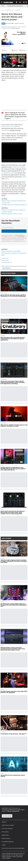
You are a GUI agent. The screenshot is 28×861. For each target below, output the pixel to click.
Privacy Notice (21, 236)
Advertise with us (6, 838)
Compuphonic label (7, 173)
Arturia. (6, 179)
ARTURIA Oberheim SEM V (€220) (11, 214)
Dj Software (17, 10)
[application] (14, 151)
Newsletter (23, 50)
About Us (4, 822)
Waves (24, 177)
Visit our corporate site (13, 811)
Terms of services (19, 235)
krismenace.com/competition (10, 126)
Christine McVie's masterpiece (15, 6)
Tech (3, 10)
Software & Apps (9, 10)
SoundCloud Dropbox (18, 167)
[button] (2, 2)
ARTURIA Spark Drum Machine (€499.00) (13, 205)
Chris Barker (11, 23)
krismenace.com (6, 262)
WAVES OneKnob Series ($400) (10, 251)
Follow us (16, 50)
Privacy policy (5, 831)
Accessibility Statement (7, 841)
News (3, 23)
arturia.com (5, 260)
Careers (4, 845)
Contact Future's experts (8, 825)
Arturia (15, 72)
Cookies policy (5, 835)
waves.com (5, 258)
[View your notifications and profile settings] (16, 2)
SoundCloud (5, 130)
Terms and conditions (7, 828)
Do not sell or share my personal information (13, 848)
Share (5, 50)
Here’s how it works (16, 28)
